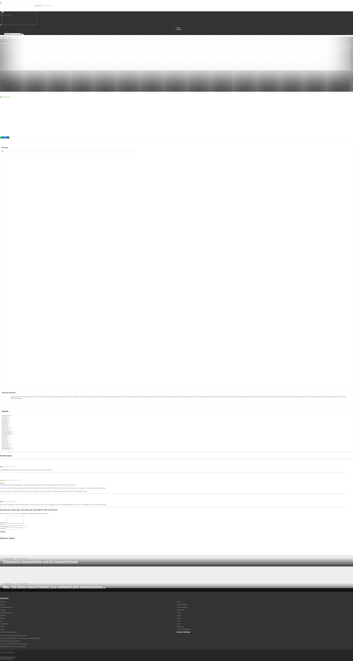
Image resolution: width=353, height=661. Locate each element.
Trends (2, 629)
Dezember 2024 (6, 448)
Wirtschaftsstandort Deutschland (9, 632)
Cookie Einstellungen (6, 658)
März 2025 (5, 442)
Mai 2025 (4, 438)
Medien (179, 615)
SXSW (2, 626)
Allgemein (31, 43)
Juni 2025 (4, 436)
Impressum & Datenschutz (7, 657)
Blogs (178, 601)
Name (1, 524)
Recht (178, 621)
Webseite (2, 528)
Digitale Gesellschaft (182, 607)
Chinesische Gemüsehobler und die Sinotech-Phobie (13, 635)
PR (1, 621)
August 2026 (5, 415)
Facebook (178, 29)
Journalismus (180, 610)
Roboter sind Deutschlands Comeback (10, 641)
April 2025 (5, 440)
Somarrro (3, 480)
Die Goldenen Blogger (6, 607)
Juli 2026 (4, 417)
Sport (178, 623)
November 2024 (6, 450)
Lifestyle (179, 612)
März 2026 (5, 425)
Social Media (4, 623)
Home (178, 27)
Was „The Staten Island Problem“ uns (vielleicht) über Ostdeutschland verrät (20, 638)
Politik (179, 618)
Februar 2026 (5, 427)
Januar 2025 (5, 446)
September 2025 (6, 434)
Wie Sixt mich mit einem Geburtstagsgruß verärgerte (13, 643)
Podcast (3, 618)
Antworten (350, 473)
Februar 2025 (5, 444)
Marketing (3, 615)
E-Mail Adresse (4, 526)
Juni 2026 (4, 419)
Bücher (2, 604)
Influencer (3, 610)
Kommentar (3, 523)
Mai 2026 (4, 421)
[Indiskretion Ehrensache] (19, 24)
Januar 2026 (5, 430)
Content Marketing (182, 604)
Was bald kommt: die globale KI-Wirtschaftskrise (13, 646)
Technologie (180, 626)
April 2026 (5, 423)
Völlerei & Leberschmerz (183, 629)
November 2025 (6, 432)
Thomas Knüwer (6, 43)
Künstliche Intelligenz (6, 612)
